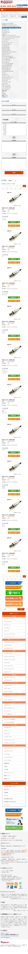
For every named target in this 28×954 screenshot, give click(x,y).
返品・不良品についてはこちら (20, 910)
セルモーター (5, 74)
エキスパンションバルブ (7, 23)
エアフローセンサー (6, 78)
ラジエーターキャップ (7, 42)
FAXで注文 (6, 789)
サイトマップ (7, 804)
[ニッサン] (14, 125)
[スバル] (14, 133)
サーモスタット (5, 45)
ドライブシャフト (6, 75)
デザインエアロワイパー (7, 56)
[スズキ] (14, 129)
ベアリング (4, 33)
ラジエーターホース (6, 44)
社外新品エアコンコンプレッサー (9, 24)
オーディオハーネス (6, 81)
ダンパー (14, 694)
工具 (3, 92)
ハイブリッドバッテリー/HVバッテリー (11, 26)
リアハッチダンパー (6, 69)
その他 (14, 745)
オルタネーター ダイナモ (7, 71)
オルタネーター (7, 727)
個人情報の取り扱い (8, 798)
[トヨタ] (14, 124)
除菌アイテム (5, 95)
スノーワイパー (7, 711)
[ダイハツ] (14, 128)
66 (20, 188)
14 (15, 188)
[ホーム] (2, 12)
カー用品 (4, 93)
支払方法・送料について (9, 786)
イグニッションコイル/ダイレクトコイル (11, 36)
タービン (4, 72)
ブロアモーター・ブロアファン (9, 51)
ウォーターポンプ (6, 39)
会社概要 (6, 792)
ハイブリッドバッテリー (9, 742)
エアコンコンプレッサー (7, 77)
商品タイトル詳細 (14, 210)
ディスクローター (6, 32)
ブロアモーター (7, 672)
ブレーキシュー (5, 30)
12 (7, 188)
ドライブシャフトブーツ (9, 634)
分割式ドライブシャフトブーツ (9, 35)
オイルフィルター (6, 47)
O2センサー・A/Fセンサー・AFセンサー (11, 27)
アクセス (6, 795)
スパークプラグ (5, 62)
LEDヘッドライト (6, 84)
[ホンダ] (14, 126)
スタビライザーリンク (7, 66)
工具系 (5, 766)
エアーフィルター (6, 48)
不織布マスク (5, 96)
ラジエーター (5, 41)
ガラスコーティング (6, 53)
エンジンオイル (5, 89)
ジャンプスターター (6, 87)
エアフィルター (7, 688)
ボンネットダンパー (6, 68)
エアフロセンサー (8, 680)
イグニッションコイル (9, 642)
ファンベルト (5, 80)
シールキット (5, 83)
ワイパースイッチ (6, 60)
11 (3, 188)
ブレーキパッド (5, 29)
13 (11, 188)
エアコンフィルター (6, 50)
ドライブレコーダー (6, 86)
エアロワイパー (5, 54)
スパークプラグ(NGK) (7, 65)
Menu (14, 9)
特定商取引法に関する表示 (10, 801)
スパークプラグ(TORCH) (7, 63)
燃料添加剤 (4, 90)
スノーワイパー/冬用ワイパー (8, 57)
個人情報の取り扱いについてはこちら (19, 898)
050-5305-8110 (8, 6)
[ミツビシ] (14, 132)
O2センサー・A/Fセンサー (10, 677)
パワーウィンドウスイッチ (8, 38)
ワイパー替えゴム (6, 59)
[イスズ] (14, 134)
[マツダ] (14, 130)
